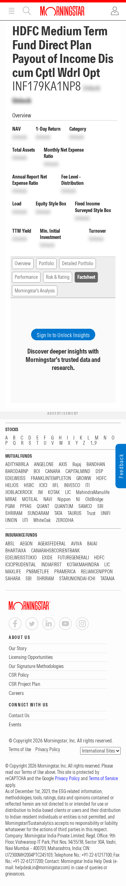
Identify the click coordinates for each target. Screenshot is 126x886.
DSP (99, 471)
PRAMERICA (65, 571)
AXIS (63, 464)
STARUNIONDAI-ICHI (77, 578)
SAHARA (12, 578)
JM (40, 492)
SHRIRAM (13, 513)
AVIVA (76, 543)
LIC (68, 492)
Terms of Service (103, 778)
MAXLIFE (13, 571)
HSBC (29, 485)
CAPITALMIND (77, 471)
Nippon (64, 499)
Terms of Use (20, 749)
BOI (37, 471)
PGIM (10, 506)
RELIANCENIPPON (97, 571)
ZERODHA (65, 520)
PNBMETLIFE (37, 571)
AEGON (26, 543)
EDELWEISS (15, 478)
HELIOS (12, 485)
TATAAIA (107, 578)
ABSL (10, 543)
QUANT (43, 506)
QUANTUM (64, 506)
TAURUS (75, 513)
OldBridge (94, 499)
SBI (100, 506)
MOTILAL (30, 499)
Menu (11, 11)
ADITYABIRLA (17, 464)
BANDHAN (95, 464)
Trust (91, 513)
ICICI (43, 485)
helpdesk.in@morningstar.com (42, 867)
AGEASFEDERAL (52, 543)
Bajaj (76, 464)
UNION (11, 520)
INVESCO (72, 485)
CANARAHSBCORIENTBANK (55, 550)
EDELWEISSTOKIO (21, 557)
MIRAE (11, 499)
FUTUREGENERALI (73, 557)
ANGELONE (44, 464)
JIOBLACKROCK (19, 492)
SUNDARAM (38, 513)
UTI (25, 520)
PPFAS (25, 506)
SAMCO (85, 506)
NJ (78, 499)
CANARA (52, 471)
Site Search (27, 11)
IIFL (55, 485)
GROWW (83, 478)
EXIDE (47, 557)
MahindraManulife (93, 492)
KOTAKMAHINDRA (83, 564)
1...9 (93, 443)
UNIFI (105, 513)
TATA (58, 513)
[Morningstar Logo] (62, 11)
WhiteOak (42, 520)
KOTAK (54, 492)
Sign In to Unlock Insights (63, 335)
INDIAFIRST (51, 564)
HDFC (101, 478)
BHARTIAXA (15, 550)
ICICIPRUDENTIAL (20, 564)
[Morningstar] (44, 605)
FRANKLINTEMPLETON (51, 478)
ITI (87, 485)
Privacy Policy (47, 749)
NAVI (47, 499)
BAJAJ (92, 543)
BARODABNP (16, 471)
